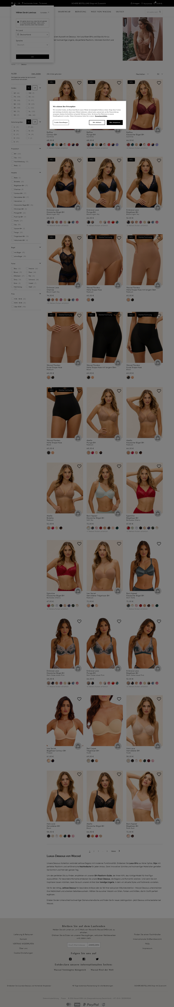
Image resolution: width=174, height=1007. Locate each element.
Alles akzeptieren (114, 122)
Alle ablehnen (97, 122)
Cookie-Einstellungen (61, 122)
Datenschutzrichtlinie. (101, 116)
